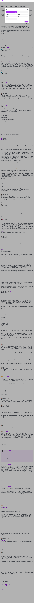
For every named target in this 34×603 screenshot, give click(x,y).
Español (19, 12)
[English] (4, 1)
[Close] (27, 9)
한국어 (19, 16)
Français (19, 14)
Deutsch (7, 14)
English (7, 12)
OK (26, 21)
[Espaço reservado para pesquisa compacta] (31, 1)
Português (7, 18)
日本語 (7, 16)
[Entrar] (33, 1)
